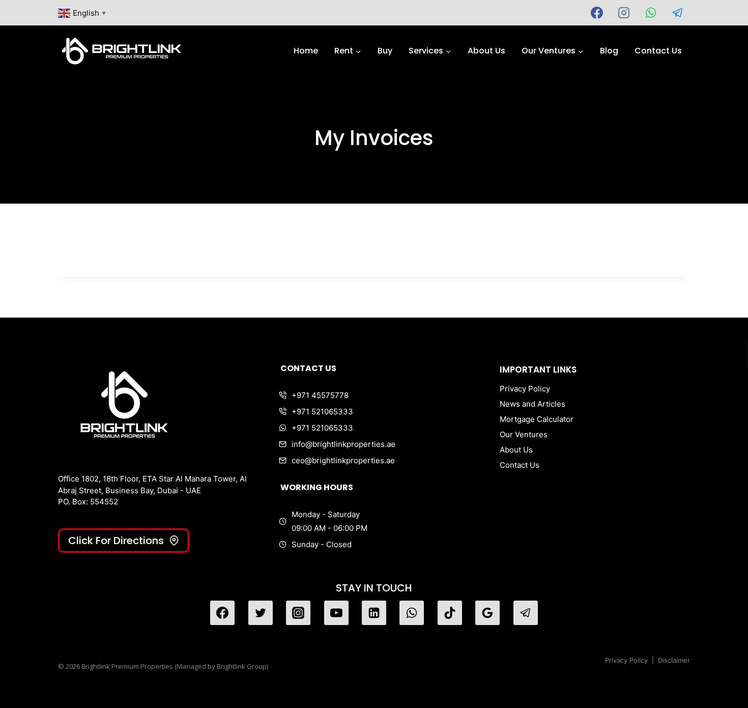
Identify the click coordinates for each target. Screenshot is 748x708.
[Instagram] (624, 13)
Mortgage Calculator (536, 419)
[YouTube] (336, 613)
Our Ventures (524, 434)
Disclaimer (674, 660)
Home (306, 50)
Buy (385, 50)
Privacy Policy (525, 388)
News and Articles (532, 404)
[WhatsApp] (651, 13)
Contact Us (658, 50)
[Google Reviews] (487, 613)
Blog (609, 50)
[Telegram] (678, 13)
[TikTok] (450, 613)
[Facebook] (597, 13)
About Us (486, 50)
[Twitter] (260, 613)
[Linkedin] (374, 613)
